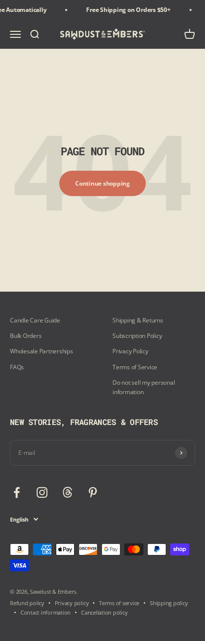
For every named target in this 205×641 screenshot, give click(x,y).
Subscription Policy (137, 335)
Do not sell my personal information (143, 387)
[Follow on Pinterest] (93, 492)
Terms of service (119, 603)
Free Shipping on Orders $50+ (127, 9)
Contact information (45, 612)
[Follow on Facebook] (16, 492)
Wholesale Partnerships (41, 351)
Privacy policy (72, 603)
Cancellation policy (104, 612)
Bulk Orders (25, 335)
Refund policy (27, 603)
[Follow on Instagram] (42, 492)
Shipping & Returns (137, 320)
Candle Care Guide (35, 320)
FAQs (17, 367)
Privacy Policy (130, 351)
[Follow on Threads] (67, 492)
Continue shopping (102, 183)
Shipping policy (169, 603)
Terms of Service (134, 367)
